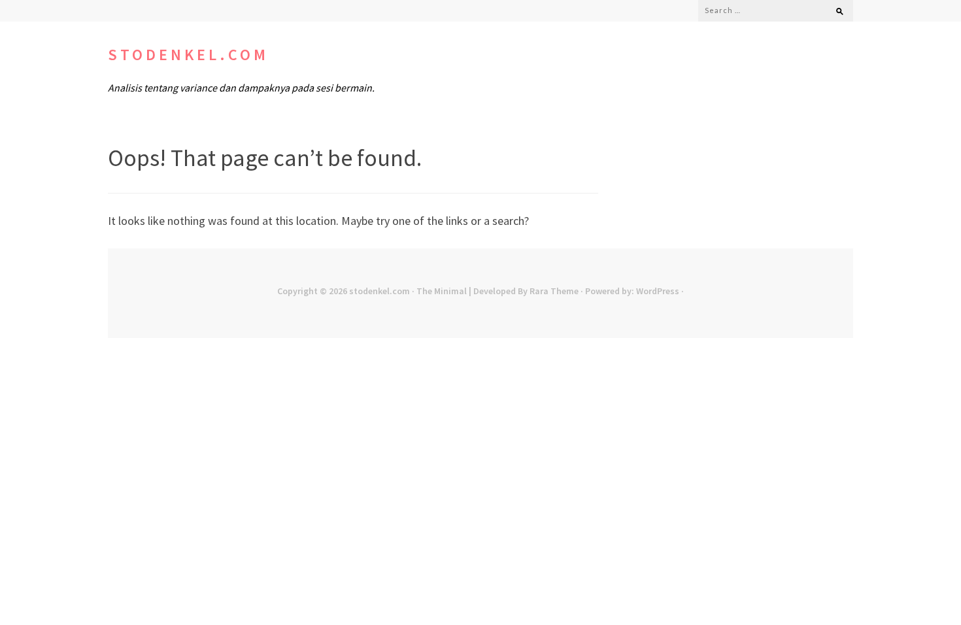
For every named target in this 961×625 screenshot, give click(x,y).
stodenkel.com (188, 54)
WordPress (657, 291)
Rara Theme (554, 291)
